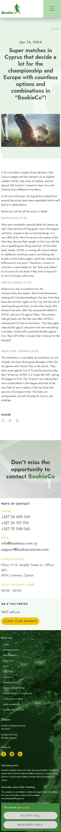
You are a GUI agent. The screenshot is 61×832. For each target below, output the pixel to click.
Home (6, 644)
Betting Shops (11, 650)
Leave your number (20, 621)
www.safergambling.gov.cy (12, 798)
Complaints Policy (13, 699)
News (6, 666)
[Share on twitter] (10, 420)
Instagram (11, 754)
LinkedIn (20, 754)
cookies (26, 807)
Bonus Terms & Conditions (17, 693)
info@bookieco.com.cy (19, 543)
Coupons (8, 672)
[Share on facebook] (3, 420)
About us (8, 661)
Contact (8, 677)
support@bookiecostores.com (25, 549)
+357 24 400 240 (15, 517)
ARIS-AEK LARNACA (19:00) (16, 282)
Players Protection (13, 710)
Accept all (30, 815)
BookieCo (10, 9)
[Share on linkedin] (17, 420)
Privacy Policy (10, 683)
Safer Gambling (11, 704)
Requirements (10, 655)
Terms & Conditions (14, 688)
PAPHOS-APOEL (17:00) (14, 218)
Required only (30, 825)
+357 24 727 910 (15, 523)
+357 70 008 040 (15, 529)
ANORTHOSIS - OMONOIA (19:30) (20, 351)
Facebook (3, 754)
